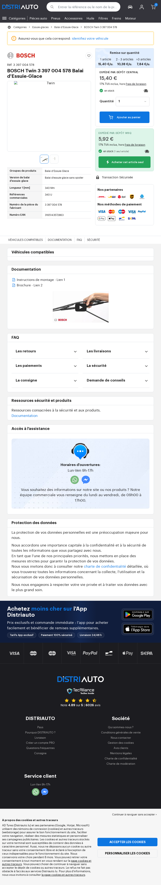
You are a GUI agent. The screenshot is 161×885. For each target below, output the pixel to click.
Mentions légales (121, 753)
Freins (116, 18)
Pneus (55, 18)
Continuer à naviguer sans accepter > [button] (134, 814)
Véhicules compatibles (25, 239)
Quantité (107, 101)
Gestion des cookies (121, 742)
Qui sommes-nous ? (121, 727)
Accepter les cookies (127, 842)
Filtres (103, 18)
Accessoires (73, 18)
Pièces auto (38, 18)
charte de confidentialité (105, 566)
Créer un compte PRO (40, 742)
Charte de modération (120, 763)
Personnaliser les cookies (127, 853)
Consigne (40, 753)
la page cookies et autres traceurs (63, 874)
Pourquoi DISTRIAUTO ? (40, 732)
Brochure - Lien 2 (29, 285)
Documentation (60, 239)
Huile (90, 18)
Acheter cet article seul (127, 162)
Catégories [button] (17, 18)
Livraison (40, 737)
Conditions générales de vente (121, 732)
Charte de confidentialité (121, 758)
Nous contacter (121, 737)
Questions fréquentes (40, 748)
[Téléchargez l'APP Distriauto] (137, 614)
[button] (130, 7)
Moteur (130, 18)
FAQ (79, 239)
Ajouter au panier (128, 117)
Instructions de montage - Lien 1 (40, 280)
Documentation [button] (25, 415)
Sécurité (93, 239)
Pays (40, 727)
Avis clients (121, 748)
